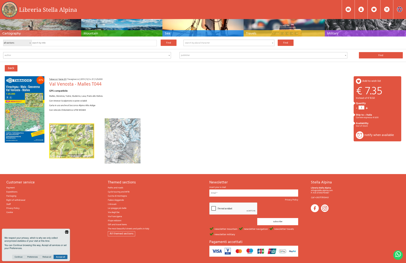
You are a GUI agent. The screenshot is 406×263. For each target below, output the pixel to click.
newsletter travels (284, 229)
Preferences (32, 256)
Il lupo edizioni (114, 220)
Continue (19, 256)
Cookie (9, 212)
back (11, 68)
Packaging (11, 196)
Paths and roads (115, 187)
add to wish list (371, 81)
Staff (8, 204)
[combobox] (228, 43)
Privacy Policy (13, 208)
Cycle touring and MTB (118, 192)
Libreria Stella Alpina (48, 9)
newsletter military (224, 234)
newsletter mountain (225, 229)
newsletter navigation (256, 229)
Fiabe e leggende (116, 200)
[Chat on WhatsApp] (398, 255)
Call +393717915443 (320, 197)
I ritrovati (112, 204)
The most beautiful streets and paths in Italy (128, 228)
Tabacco (53, 79)
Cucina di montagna (117, 196)
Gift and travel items (117, 224)
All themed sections (121, 233)
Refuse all (47, 256)
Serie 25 (62, 79)
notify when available (379, 135)
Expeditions (11, 192)
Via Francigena (115, 216)
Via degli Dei (113, 212)
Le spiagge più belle (117, 208)
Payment (10, 187)
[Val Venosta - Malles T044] (24, 109)
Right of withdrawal (15, 200)
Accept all (60, 256)
